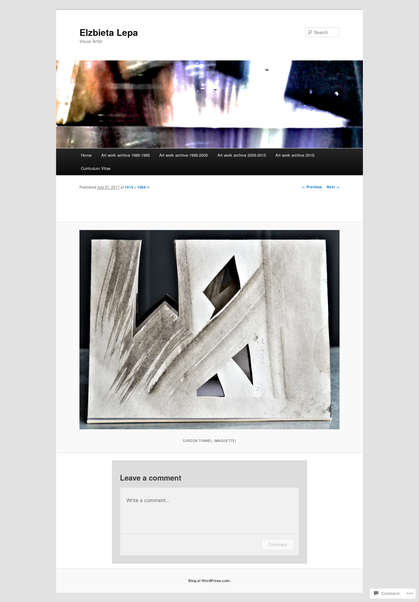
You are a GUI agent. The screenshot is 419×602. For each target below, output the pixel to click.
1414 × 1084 (135, 187)
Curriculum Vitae (95, 168)
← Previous (312, 187)
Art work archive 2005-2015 (241, 155)
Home (86, 155)
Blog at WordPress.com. (209, 580)
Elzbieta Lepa (108, 32)
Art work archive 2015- (295, 155)
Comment (277, 544)
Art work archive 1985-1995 (125, 155)
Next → (333, 187)
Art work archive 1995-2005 (183, 155)
